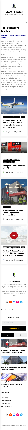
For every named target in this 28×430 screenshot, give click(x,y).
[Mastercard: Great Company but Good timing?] (14, 377)
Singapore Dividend (7, 116)
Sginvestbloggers (6, 400)
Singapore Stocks (16, 116)
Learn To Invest (14, 11)
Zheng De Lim (9, 132)
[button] (14, 22)
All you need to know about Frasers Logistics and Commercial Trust (13, 212)
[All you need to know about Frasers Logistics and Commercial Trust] (14, 343)
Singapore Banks (6, 159)
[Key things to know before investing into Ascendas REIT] (14, 360)
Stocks (23, 116)
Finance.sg (4, 398)
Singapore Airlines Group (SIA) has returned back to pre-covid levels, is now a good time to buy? (13, 123)
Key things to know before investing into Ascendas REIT (13, 368)
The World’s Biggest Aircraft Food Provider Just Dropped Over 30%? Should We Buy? (13, 253)
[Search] (26, 22)
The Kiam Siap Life (6, 406)
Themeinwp (9, 427)
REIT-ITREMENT (6, 403)
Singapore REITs (6, 206)
